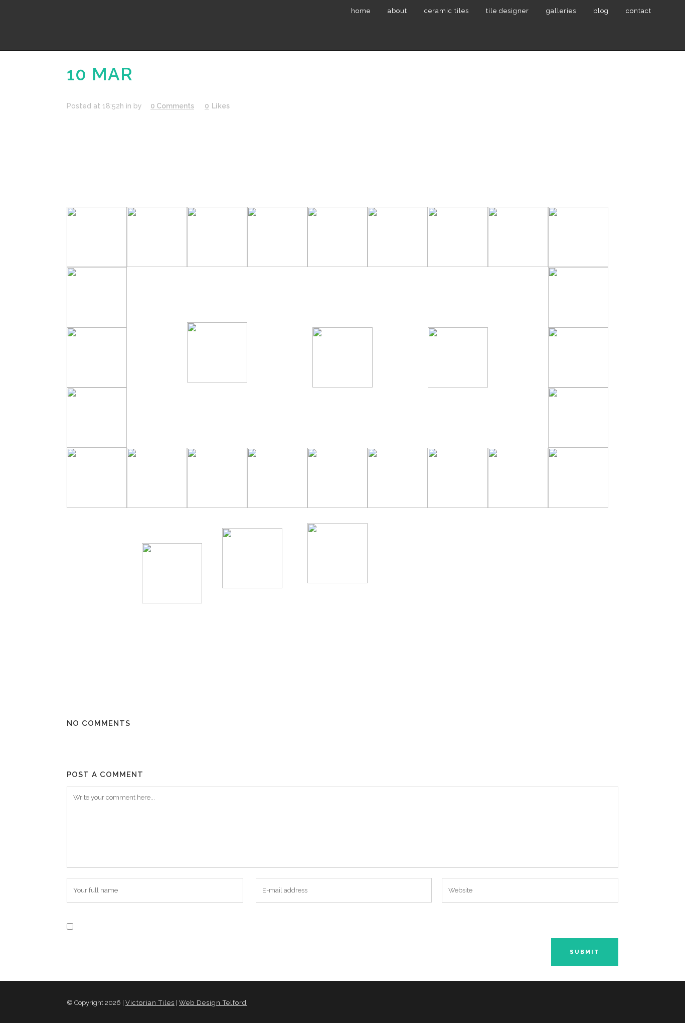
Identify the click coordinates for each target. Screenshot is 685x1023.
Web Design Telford (213, 1002)
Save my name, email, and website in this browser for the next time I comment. (215, 926)
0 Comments (172, 106)
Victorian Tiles (150, 1002)
